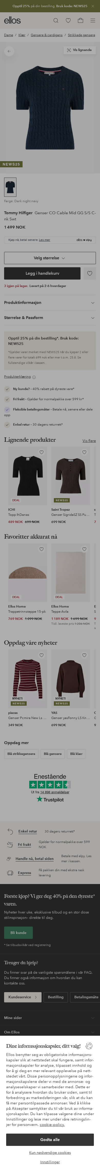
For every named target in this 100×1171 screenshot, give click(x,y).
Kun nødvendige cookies (50, 1152)
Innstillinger (50, 1162)
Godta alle (50, 1139)
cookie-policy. (52, 1124)
